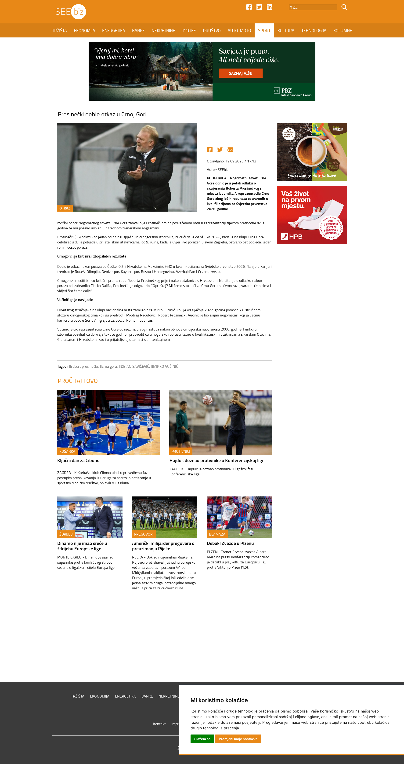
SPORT (264, 30)
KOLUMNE (342, 30)
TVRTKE (189, 30)
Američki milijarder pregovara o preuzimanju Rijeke (163, 546)
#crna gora (108, 366)
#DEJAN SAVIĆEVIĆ (134, 366)
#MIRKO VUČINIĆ (164, 366)
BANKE (138, 30)
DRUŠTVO (212, 30)
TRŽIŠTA (59, 30)
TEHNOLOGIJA (313, 30)
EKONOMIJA (84, 30)
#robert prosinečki (83, 366)
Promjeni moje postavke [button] (238, 739)
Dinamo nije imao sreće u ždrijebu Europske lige (82, 546)
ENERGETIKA (113, 30)
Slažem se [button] (202, 739)
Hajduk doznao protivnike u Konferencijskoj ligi (216, 460)
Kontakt (159, 723)
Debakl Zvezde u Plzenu (230, 543)
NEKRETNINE (163, 30)
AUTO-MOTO (239, 30)
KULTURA (286, 30)
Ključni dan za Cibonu (78, 460)
